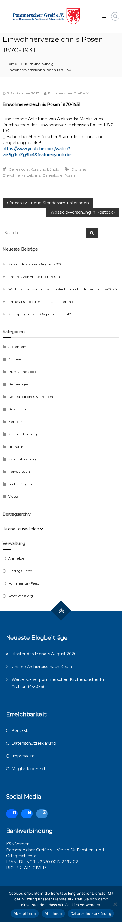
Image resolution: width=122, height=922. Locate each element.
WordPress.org (20, 596)
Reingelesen (19, 471)
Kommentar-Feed (23, 583)
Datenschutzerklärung (34, 743)
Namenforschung (23, 459)
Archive (14, 359)
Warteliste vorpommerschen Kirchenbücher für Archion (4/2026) (63, 289)
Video (13, 496)
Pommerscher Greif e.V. (68, 93)
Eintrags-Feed (20, 571)
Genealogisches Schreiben (30, 396)
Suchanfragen (20, 484)
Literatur (15, 446)
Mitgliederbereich (29, 768)
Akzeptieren (25, 913)
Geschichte (17, 409)
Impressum (23, 756)
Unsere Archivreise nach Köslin (34, 276)
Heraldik (15, 421)
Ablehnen (53, 913)
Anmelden (17, 558)
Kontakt (20, 730)
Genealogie (19, 169)
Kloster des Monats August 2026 (35, 264)
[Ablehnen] (115, 904)
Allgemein (17, 347)
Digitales (78, 169)
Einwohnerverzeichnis (22, 175)
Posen (69, 175)
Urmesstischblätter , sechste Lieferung (40, 301)
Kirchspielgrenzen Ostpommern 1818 (39, 314)
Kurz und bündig (39, 64)
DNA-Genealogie (22, 371)
